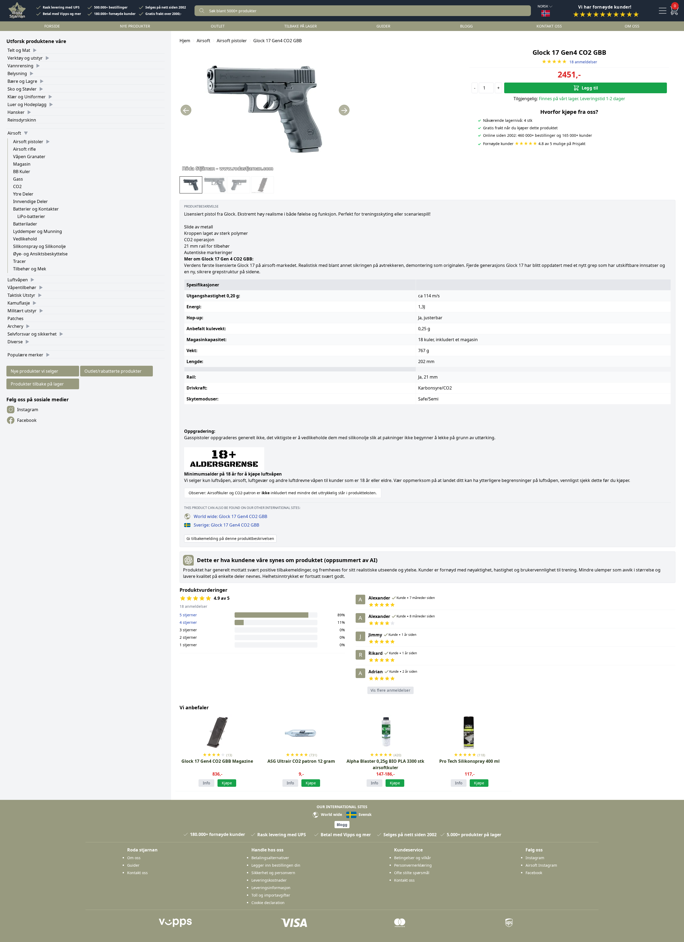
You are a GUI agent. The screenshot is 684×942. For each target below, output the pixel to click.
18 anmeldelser (569, 61)
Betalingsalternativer (270, 857)
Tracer (19, 261)
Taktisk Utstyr (21, 295)
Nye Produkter (135, 26)
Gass (18, 179)
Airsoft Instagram (541, 865)
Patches (15, 318)
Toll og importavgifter (270, 895)
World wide (331, 814)
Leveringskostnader (269, 880)
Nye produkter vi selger (34, 371)
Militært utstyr (22, 311)
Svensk (364, 814)
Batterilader (25, 224)
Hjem (185, 41)
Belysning (17, 73)
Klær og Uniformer (26, 97)
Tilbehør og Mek (29, 269)
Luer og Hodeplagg (26, 104)
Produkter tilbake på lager (37, 384)
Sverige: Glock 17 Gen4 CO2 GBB (226, 525)
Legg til (590, 88)
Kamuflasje (18, 303)
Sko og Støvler (22, 89)
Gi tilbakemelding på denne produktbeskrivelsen (230, 538)
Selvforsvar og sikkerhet (32, 334)
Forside (52, 26)
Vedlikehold (25, 239)
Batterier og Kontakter (36, 209)
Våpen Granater (29, 156)
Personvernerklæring (413, 865)
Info (206, 782)
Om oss (632, 26)
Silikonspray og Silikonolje (39, 246)
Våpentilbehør (21, 287)
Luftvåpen (17, 280)
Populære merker (25, 355)
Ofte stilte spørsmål (411, 872)
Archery (15, 326)
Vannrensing (20, 66)
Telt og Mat (18, 50)
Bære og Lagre (22, 81)
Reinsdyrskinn (21, 120)
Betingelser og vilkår (412, 857)
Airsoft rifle (24, 149)
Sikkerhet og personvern (273, 872)
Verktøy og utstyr (25, 58)
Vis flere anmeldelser (390, 690)
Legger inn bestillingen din (275, 865)
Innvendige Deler (30, 201)
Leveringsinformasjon (270, 887)
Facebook (27, 420)
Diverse (15, 342)
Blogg (466, 26)
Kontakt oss (549, 26)
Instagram (27, 409)
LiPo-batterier (31, 216)
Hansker (16, 112)
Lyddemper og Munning (37, 231)
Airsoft (14, 133)
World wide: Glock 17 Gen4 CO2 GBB (230, 516)
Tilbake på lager (300, 26)
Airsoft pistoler (28, 142)
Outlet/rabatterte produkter (113, 371)
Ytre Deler (23, 194)
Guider (383, 26)
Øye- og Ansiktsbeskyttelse (40, 254)
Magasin (21, 164)
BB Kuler (21, 171)
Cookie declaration (268, 902)
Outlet (218, 26)
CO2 (17, 186)
